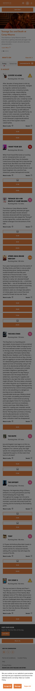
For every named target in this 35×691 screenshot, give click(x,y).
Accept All (7, 686)
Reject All (27, 686)
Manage (18, 686)
